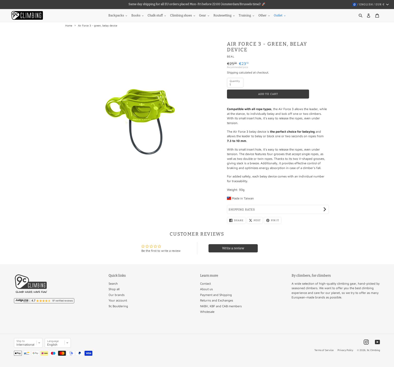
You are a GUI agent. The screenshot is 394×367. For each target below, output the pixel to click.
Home (68, 25)
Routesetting (222, 15)
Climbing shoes (181, 15)
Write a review (233, 248)
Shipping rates (242, 209)
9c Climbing (373, 350)
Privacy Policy (345, 350)
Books (135, 15)
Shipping (232, 72)
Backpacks (116, 15)
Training (245, 15)
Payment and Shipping (216, 295)
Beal (230, 56)
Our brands (117, 295)
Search (113, 283)
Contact (205, 283)
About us (206, 289)
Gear (202, 15)
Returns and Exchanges (216, 300)
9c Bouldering (118, 306)
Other (262, 15)
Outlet (278, 15)
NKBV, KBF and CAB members (221, 306)
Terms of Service (324, 350)
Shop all (114, 289)
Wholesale (207, 311)
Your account (118, 300)
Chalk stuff (155, 15)
